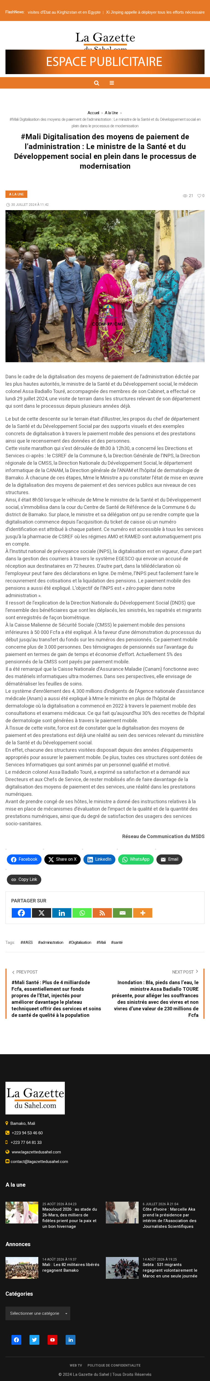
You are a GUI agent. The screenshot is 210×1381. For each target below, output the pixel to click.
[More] (142, 913)
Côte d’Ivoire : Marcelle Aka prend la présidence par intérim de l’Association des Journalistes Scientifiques (169, 1218)
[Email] (122, 913)
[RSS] (102, 913)
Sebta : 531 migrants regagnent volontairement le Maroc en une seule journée (170, 1270)
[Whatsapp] (82, 913)
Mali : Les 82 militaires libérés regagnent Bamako (70, 1267)
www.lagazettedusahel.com (35, 1152)
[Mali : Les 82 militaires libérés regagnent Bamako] (21, 1268)
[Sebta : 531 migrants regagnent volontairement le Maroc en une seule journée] (122, 1268)
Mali (102, 942)
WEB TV (76, 1365)
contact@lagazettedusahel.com (39, 1162)
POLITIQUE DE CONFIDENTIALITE (114, 1365)
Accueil (93, 113)
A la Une (111, 113)
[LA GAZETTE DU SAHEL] (105, 42)
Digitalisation (81, 942)
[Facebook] (21, 913)
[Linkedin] (61, 913)
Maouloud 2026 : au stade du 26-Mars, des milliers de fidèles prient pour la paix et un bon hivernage (69, 1218)
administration (51, 942)
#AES (28, 942)
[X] (41, 913)
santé (117, 942)
